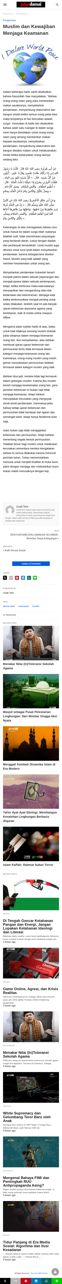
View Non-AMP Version (39, 1273)
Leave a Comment (31, 563)
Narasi (6, 913)
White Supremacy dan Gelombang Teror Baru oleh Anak (27, 1117)
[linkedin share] (36, 1281)
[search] (57, 4)
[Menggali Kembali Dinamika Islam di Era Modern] (31, 743)
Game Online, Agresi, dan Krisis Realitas (30, 991)
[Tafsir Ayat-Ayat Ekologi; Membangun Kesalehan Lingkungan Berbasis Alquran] (31, 791)
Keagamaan (22, 14)
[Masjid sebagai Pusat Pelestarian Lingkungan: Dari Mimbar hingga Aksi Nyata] (31, 691)
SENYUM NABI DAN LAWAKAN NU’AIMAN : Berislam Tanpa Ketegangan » (34, 536)
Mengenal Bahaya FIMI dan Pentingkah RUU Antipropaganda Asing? (26, 1181)
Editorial (8, 1171)
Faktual (7, 1106)
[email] (15, 1281)
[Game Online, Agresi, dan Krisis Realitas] (31, 963)
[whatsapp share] (46, 1281)
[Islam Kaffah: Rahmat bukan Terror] (31, 844)
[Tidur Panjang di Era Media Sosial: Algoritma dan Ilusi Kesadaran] (31, 1216)
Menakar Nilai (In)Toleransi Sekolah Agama (26, 1054)
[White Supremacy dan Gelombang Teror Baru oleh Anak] (31, 1087)
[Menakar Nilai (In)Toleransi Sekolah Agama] (31, 643)
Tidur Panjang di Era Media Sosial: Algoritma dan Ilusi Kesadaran (26, 1246)
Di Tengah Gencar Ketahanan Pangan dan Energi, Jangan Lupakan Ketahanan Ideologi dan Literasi (28, 926)
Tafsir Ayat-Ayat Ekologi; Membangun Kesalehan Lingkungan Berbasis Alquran (30, 817)
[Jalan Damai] (31, 4)
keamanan (23, 606)
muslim (35, 606)
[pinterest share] (26, 1281)
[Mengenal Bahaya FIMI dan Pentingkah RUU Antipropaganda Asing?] (31, 1151)
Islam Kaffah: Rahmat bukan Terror (28, 864)
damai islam (9, 606)
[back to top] (55, 1272)
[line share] (35, 578)
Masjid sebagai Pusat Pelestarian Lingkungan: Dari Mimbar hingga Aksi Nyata (30, 716)
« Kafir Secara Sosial (14, 550)
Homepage (8, 14)
